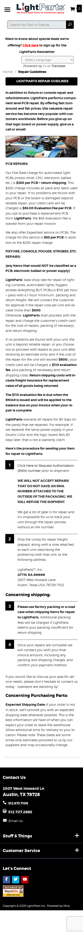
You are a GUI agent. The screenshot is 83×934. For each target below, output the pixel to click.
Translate (58, 66)
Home (8, 72)
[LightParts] (41, 8)
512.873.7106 (18, 803)
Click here (31, 45)
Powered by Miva (58, 906)
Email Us (16, 821)
